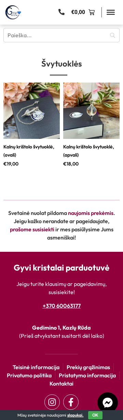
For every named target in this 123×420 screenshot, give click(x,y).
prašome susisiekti (32, 229)
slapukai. (75, 415)
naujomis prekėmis (90, 212)
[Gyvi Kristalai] (13, 12)
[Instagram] (52, 402)
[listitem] (31, 125)
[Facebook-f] (71, 402)
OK (95, 415)
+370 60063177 (62, 305)
